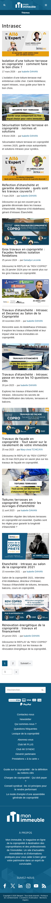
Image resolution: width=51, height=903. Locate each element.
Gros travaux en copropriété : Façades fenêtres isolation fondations (23, 252)
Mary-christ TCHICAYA (32, 449)
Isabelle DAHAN (30, 71)
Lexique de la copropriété (25, 733)
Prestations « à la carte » (25, 758)
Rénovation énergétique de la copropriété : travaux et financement (23, 628)
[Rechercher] (4, 5)
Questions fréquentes (25, 728)
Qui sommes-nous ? (25, 724)
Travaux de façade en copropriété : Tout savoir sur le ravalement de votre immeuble (24, 442)
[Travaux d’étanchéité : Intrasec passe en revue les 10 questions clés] (25, 356)
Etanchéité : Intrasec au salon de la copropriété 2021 (23, 565)
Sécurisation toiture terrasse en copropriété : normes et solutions (25, 128)
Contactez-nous (25, 714)
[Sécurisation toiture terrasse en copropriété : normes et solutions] (25, 107)
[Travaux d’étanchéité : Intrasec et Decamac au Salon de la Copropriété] (25, 292)
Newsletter (25, 719)
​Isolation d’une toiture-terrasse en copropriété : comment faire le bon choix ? (24, 64)
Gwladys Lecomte (32, 260)
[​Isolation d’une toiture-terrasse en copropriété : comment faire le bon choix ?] (25, 43)
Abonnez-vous (25, 739)
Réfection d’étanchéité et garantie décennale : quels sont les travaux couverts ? (25, 188)
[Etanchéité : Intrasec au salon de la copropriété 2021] (25, 546)
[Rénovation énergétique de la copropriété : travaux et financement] (25, 607)
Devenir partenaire (26, 754)
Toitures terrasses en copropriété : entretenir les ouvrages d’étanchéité (21, 503)
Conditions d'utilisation (28, 898)
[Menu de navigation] (46, 5)
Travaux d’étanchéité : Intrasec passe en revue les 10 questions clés (25, 377)
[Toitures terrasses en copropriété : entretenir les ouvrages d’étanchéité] (25, 482)
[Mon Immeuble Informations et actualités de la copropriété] (25, 5)
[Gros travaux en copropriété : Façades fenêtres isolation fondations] (25, 231)
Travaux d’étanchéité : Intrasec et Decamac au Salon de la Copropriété (25, 313)
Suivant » (25, 663)
